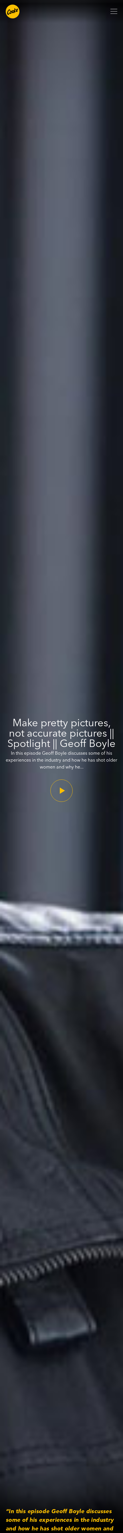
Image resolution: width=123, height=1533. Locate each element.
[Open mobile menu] (113, 11)
